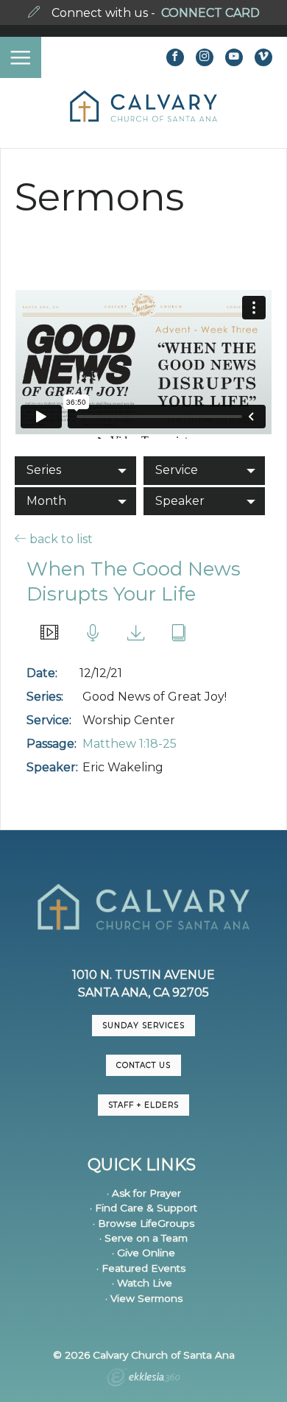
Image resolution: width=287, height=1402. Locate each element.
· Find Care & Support (143, 1208)
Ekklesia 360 (143, 1379)
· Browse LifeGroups (143, 1223)
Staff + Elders (143, 1105)
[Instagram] (204, 57)
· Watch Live (142, 1283)
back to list (59, 538)
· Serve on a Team (143, 1238)
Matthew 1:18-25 (129, 744)
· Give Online (143, 1252)
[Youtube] (234, 57)
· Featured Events (140, 1268)
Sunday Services (143, 1025)
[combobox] (75, 470)
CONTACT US (143, 1065)
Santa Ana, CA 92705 (143, 992)
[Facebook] (175, 57)
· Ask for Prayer (144, 1193)
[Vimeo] (263, 57)
